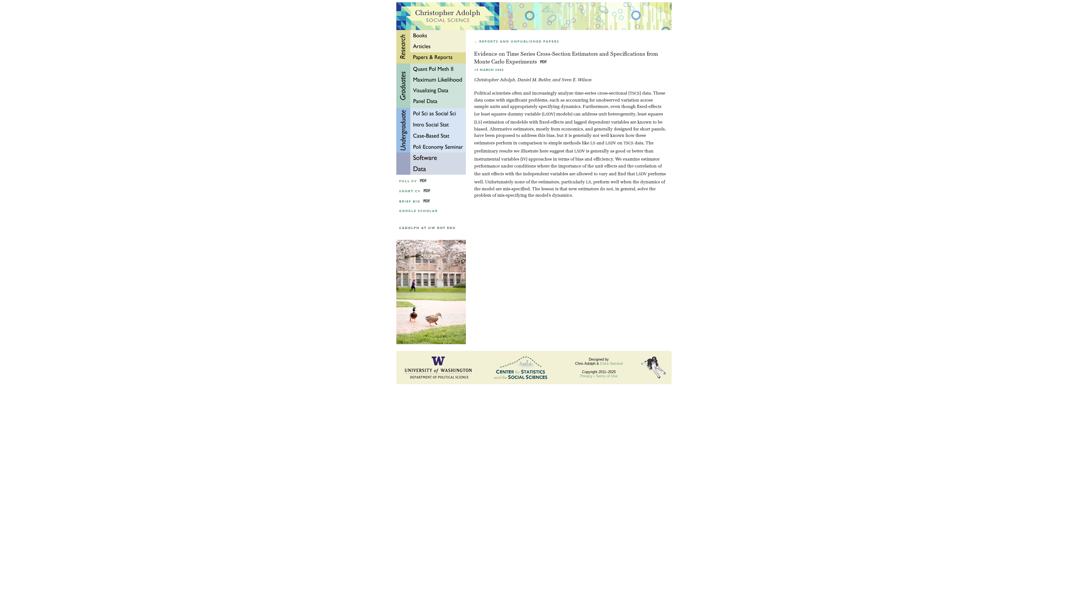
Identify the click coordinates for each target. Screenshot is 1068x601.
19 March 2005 (489, 70)
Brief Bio (409, 201)
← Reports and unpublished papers (516, 41)
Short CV (410, 191)
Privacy (586, 376)
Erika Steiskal (611, 363)
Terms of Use (606, 376)
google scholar (418, 211)
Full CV (408, 181)
